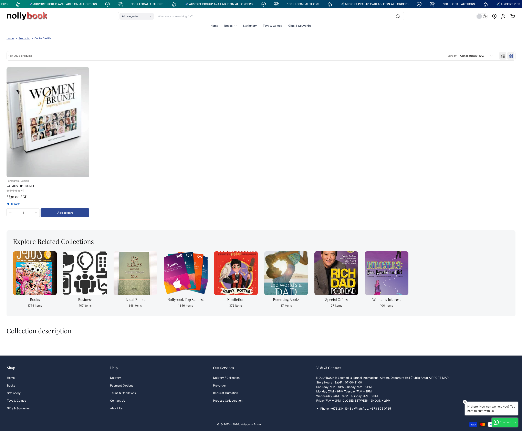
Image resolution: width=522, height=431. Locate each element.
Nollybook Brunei (251, 424)
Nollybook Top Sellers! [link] (185, 299)
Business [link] (85, 299)
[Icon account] (503, 16)
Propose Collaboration (227, 400)
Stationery (14, 393)
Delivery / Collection (226, 377)
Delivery (115, 377)
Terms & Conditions (123, 393)
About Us (116, 408)
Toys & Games (16, 400)
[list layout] (502, 56)
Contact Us (117, 400)
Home (10, 38)
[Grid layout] (510, 56)
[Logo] (27, 16)
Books (11, 385)
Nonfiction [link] (235, 299)
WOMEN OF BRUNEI (20, 186)
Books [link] (35, 299)
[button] (136, 16)
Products (24, 38)
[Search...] (398, 16)
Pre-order (219, 385)
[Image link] (35, 280)
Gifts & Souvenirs (18, 408)
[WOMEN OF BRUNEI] (48, 122)
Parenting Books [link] (286, 299)
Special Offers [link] (336, 299)
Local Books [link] (135, 299)
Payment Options (121, 385)
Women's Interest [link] (386, 299)
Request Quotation (225, 393)
